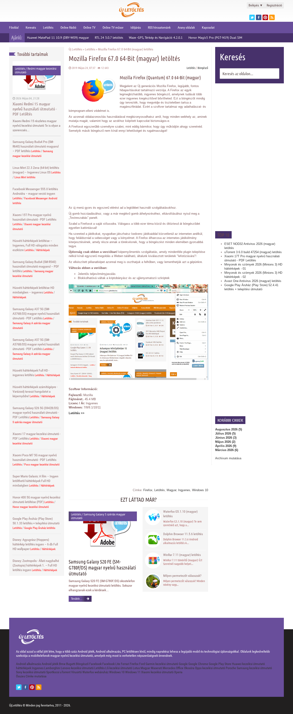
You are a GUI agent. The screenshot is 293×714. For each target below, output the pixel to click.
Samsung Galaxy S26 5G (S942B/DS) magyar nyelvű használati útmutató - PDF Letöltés (36, 412)
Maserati (156, 668)
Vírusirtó (76, 672)
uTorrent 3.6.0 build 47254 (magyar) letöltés (253, 252)
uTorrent (65, 672)
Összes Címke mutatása (31, 676)
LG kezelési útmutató (118, 668)
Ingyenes (184, 490)
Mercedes (169, 668)
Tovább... (76, 599)
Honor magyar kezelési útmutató (31, 507)
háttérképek (23, 668)
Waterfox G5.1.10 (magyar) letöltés (180, 514)
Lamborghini (52, 668)
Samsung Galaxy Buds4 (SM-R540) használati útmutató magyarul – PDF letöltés (36, 266)
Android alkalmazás (28, 664)
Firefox (147, 490)
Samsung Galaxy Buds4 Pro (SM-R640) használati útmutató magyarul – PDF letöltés (36, 146)
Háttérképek (43, 250)
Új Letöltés (75, 49)
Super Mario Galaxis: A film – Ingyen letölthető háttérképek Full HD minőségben (35, 480)
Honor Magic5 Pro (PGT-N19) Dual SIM (215, 38)
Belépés (256, 5)
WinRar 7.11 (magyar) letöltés (182, 555)
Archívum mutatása (228, 458)
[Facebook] (258, 17)
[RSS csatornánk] (272, 17)
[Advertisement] (249, 156)
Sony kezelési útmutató (31, 672)
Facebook (95, 664)
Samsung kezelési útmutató (254, 668)
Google (183, 664)
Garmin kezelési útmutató (162, 664)
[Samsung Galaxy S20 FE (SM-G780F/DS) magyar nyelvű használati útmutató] (103, 529)
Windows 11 (133, 672)
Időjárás (135, 27)
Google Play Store (220, 664)
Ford (142, 664)
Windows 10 (200, 490)
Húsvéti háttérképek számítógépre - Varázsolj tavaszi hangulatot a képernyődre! (35, 391)
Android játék (50, 664)
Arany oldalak (186, 27)
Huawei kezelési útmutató (248, 664)
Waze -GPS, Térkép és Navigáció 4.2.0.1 (156, 38)
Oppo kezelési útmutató (210, 668)
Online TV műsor (113, 27)
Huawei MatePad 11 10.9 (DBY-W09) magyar (58, 38)
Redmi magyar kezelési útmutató (35, 70)
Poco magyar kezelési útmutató (42, 464)
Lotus (136, 668)
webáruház (102, 672)
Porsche (231, 668)
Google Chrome (198, 664)
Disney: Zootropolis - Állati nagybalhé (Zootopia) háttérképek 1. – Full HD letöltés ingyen (36, 565)
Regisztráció (274, 5)
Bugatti (70, 664)
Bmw (62, 664)
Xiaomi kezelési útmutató (157, 672)
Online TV (89, 27)
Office (179, 668)
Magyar (171, 490)
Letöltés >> (76, 413)
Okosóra (189, 668)
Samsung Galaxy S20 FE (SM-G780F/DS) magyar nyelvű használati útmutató (102, 567)
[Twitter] (252, 17)
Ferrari (125, 664)
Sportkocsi (52, 672)
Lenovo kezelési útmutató (77, 668)
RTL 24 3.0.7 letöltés (109, 38)
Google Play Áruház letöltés (39, 528)
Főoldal (14, 27)
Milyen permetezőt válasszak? (182, 575)
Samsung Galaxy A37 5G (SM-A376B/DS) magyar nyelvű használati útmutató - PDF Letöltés (36, 313)
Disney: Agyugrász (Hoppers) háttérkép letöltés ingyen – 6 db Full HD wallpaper (35, 544)
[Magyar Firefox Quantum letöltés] (138, 379)
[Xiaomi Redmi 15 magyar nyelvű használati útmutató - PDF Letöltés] (37, 77)
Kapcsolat (208, 27)
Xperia (178, 672)
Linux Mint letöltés (24, 177)
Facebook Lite (111, 664)
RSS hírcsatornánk (159, 27)
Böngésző (203, 68)
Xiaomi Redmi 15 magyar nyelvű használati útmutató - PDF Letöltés (35, 108)
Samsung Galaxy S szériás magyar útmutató (98, 516)
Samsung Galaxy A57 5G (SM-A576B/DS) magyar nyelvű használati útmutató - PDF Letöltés (36, 344)
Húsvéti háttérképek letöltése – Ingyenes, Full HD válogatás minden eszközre (35, 245)
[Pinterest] (265, 17)
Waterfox (88, 672)
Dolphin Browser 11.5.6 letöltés (183, 534)
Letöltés (48, 27)
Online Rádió (68, 27)
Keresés (31, 27)
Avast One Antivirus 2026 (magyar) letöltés (252, 281)
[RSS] (38, 687)
